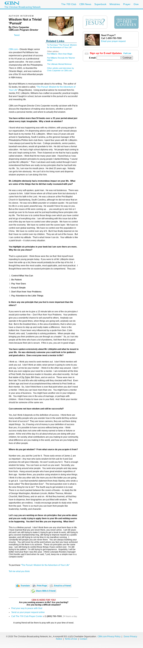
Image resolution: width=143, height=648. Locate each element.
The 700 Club (68, 4)
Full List (127, 53)
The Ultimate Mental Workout (59, 64)
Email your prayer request (113, 41)
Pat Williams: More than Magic (59, 54)
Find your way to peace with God (26, 608)
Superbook (100, 4)
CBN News (85, 4)
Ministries (115, 4)
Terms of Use (71, 639)
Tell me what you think (19, 571)
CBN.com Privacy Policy (109, 636)
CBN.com (13, 49)
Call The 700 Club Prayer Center (26, 616)
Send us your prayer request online (28, 612)
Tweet (17, 35)
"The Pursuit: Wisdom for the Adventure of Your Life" (45, 565)
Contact (83, 639)
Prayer (126, 4)
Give (136, 4)
